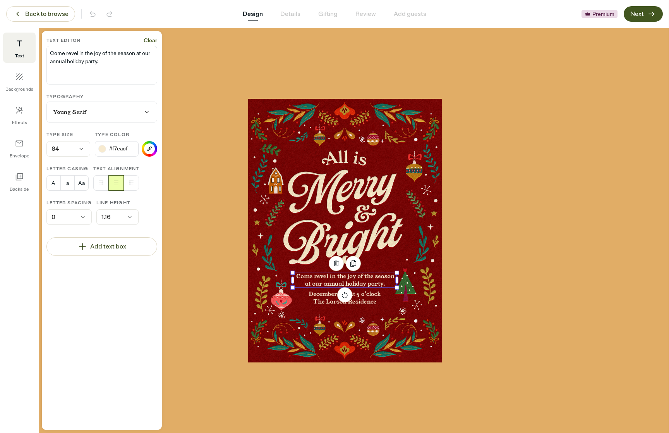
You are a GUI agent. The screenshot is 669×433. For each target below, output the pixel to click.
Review (365, 14)
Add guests (410, 14)
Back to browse (47, 14)
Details (290, 14)
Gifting (328, 14)
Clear (150, 40)
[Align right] (131, 183)
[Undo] (92, 14)
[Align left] (101, 183)
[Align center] (116, 183)
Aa (81, 183)
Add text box (108, 246)
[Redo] (109, 14)
